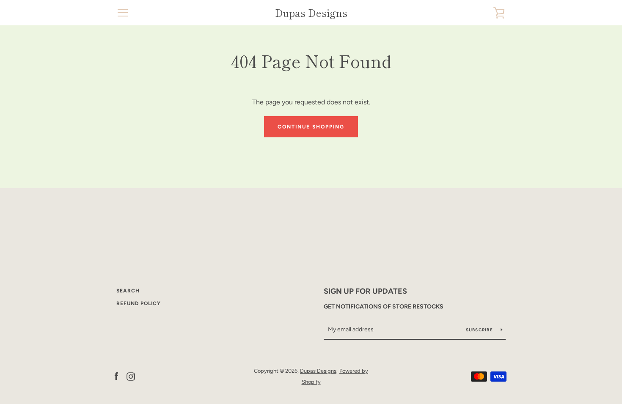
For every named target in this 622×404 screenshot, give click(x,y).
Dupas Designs (311, 13)
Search (128, 291)
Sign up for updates (365, 291)
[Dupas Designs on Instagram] (131, 376)
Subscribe (480, 330)
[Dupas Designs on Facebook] (116, 376)
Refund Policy (138, 303)
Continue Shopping (311, 127)
